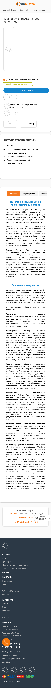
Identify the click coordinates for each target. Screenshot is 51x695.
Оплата (5, 607)
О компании (7, 581)
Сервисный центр (9, 614)
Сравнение (21, 691)
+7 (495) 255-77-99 (25, 522)
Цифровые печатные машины (14, 568)
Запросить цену (26, 90)
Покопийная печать (10, 626)
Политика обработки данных (42, 518)
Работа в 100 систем (11, 591)
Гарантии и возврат (10, 630)
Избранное (30, 691)
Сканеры (5, 572)
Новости (5, 604)
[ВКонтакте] (5, 670)
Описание (13, 194)
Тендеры (5, 617)
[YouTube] (14, 670)
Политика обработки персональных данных (11, 634)
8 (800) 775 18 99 (11, 647)
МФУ (4, 558)
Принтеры (6, 562)
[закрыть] (49, 518)
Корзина (39, 691)
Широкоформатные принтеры (15, 565)
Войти (12, 691)
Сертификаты (7, 588)
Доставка (6, 610)
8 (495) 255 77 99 (11, 644)
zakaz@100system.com (11, 651)
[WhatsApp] (32, 670)
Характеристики (29, 194)
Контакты (6, 594)
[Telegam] (23, 670)
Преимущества (8, 584)
